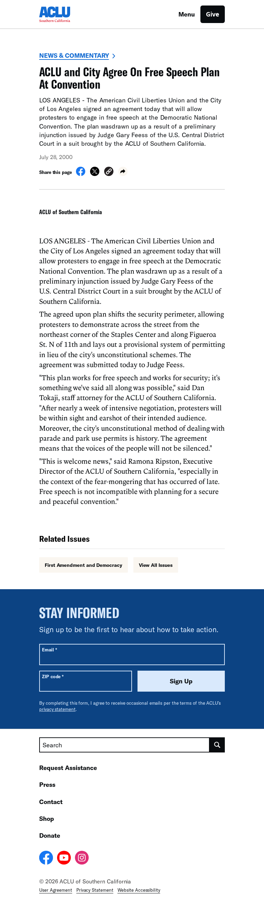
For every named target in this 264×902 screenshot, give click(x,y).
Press (47, 784)
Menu (186, 14)
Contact (51, 801)
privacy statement (57, 709)
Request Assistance (68, 767)
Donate (49, 835)
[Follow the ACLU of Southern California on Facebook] (46, 859)
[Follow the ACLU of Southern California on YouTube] (64, 859)
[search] (217, 744)
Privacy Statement (94, 890)
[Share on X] (94, 174)
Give (212, 14)
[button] (108, 172)
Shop (46, 818)
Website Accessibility (139, 890)
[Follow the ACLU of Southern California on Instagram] (82, 859)
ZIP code (53, 676)
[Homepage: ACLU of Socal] (63, 14)
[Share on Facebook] (80, 174)
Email (49, 649)
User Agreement (55, 890)
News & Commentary (74, 55)
